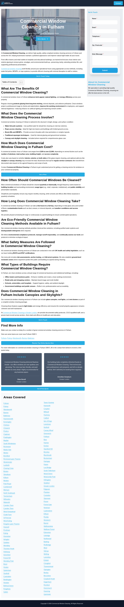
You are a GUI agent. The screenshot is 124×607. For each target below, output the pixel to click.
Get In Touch (43, 320)
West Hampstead (9, 511)
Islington (6, 539)
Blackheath (47, 455)
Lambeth (6, 465)
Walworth (6, 502)
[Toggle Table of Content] (20, 82)
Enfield (46, 560)
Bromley (46, 452)
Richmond (7, 446)
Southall (6, 573)
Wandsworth (17, 338)
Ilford (45, 548)
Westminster (7, 462)
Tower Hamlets (49, 402)
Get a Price (42, 174)
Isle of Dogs (48, 421)
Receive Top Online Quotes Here (43, 343)
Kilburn (5, 477)
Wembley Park (8, 561)
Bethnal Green (8, 586)
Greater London (49, 486)
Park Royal (7, 484)
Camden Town (8, 505)
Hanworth (47, 406)
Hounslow (6, 536)
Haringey (47, 461)
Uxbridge (47, 535)
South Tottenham (49, 470)
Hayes (46, 464)
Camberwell (7, 487)
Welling (46, 554)
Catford (46, 418)
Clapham (6, 434)
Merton (5, 453)
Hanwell (6, 527)
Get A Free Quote (43, 388)
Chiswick (6, 428)
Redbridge (47, 545)
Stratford (47, 483)
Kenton (46, 446)
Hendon (6, 583)
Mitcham (6, 490)
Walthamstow (48, 526)
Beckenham (48, 458)
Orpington (47, 569)
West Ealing (7, 521)
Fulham (3, 338)
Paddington (7, 437)
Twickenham (7, 496)
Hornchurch (48, 588)
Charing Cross (8, 468)
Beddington (7, 579)
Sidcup (46, 551)
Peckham (6, 530)
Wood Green (48, 474)
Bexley (46, 572)
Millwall (46, 412)
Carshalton (7, 576)
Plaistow (47, 492)
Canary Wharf (48, 430)
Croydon (47, 409)
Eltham (46, 514)
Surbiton (6, 542)
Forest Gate (48, 504)
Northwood (47, 538)
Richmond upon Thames (11, 459)
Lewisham (47, 424)
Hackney (47, 415)
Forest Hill (7, 558)
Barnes (24, 338)
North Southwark (9, 493)
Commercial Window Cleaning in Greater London (20, 312)
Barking (46, 542)
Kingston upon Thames (11, 524)
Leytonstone (48, 511)
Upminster (47, 594)
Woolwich (47, 520)
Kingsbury (6, 589)
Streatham (7, 474)
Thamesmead (48, 566)
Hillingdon (47, 480)
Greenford (6, 555)
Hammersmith (8, 419)
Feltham (46, 436)
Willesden (6, 499)
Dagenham (47, 582)
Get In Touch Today (42, 76)
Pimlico (6, 431)
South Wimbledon (9, 443)
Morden (6, 480)
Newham (47, 508)
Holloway (6, 552)
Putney (9, 338)
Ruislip (46, 517)
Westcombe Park (49, 477)
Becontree (47, 576)
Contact (118, 3)
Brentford (6, 456)
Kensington (7, 422)
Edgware (47, 489)
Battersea (31, 338)
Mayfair (6, 440)
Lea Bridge (47, 467)
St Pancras (7, 518)
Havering (47, 591)
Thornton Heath (8, 549)
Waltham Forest (49, 529)
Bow (45, 440)
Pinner (46, 501)
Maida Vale (7, 450)
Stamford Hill (48, 449)
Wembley (6, 545)
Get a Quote (42, 39)
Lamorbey (47, 557)
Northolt (46, 427)
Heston (5, 567)
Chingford (47, 563)
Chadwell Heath (49, 579)
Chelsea (6, 425)
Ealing (5, 533)
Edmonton (47, 532)
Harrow (46, 443)
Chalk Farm (7, 514)
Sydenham (7, 570)
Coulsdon (47, 495)
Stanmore (47, 498)
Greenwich (47, 433)
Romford (47, 585)
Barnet (46, 523)
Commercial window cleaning (11, 69)
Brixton (5, 471)
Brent (5, 564)
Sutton (5, 592)
